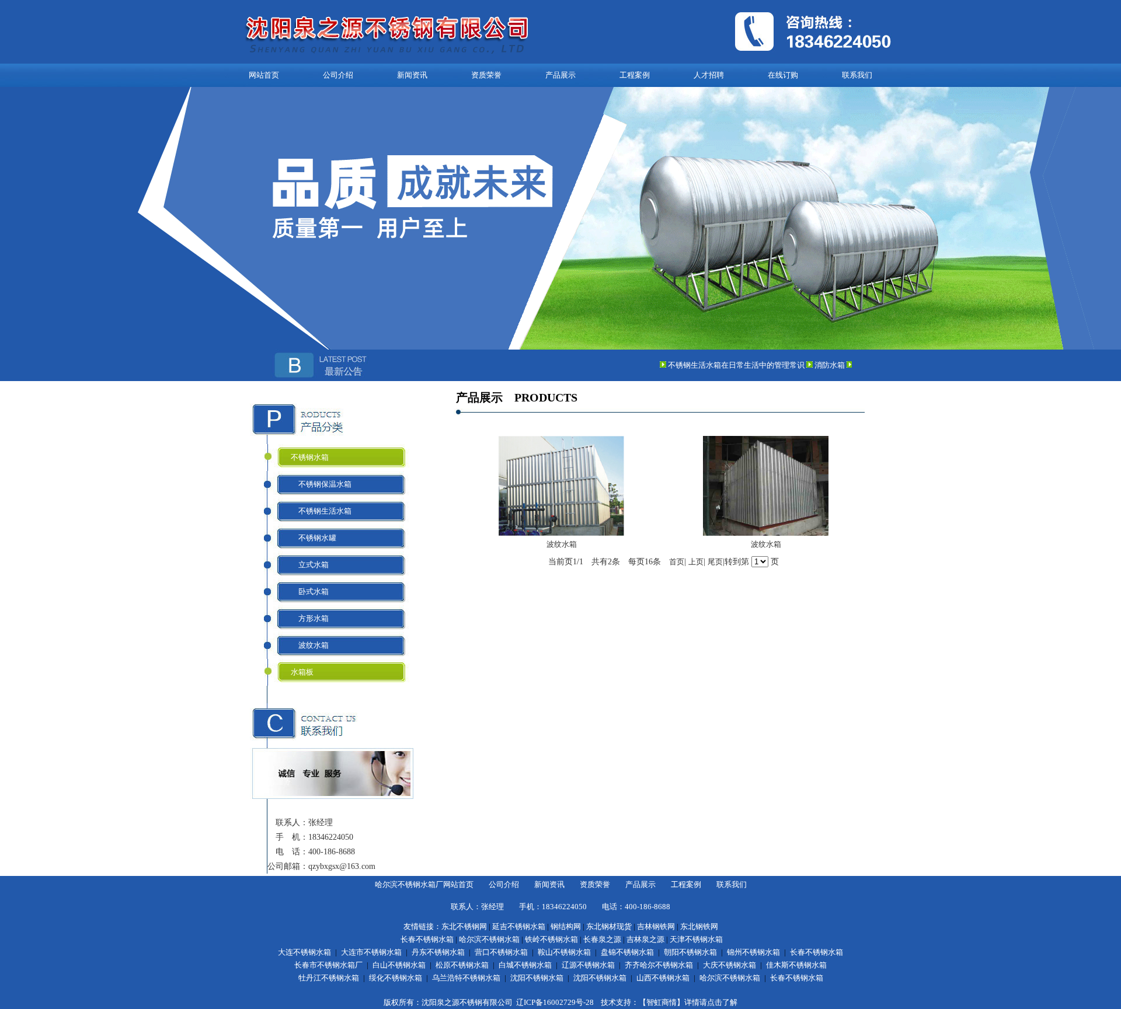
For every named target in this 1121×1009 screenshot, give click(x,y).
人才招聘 (709, 75)
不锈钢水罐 (313, 537)
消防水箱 (816, 365)
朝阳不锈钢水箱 (690, 952)
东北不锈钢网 (464, 926)
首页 (676, 561)
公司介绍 (338, 75)
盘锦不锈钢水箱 (627, 952)
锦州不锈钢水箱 (753, 952)
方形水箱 (310, 618)
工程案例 (634, 75)
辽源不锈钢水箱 (588, 965)
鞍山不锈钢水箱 (564, 952)
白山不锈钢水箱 (399, 965)
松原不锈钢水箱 (462, 965)
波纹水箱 (310, 645)
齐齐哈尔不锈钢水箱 (659, 965)
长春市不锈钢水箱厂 (328, 965)
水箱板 (302, 672)
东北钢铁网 (699, 926)
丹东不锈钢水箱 (438, 952)
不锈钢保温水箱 (321, 484)
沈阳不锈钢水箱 (536, 977)
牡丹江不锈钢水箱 (328, 977)
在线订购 (783, 75)
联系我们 (857, 75)
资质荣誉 (486, 75)
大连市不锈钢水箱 (371, 952)
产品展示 (560, 75)
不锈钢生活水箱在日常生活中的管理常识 (722, 365)
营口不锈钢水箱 (501, 952)
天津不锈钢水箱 (696, 939)
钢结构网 (566, 926)
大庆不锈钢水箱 (729, 965)
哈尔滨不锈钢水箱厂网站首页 (424, 884)
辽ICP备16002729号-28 (555, 1002)
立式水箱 (310, 564)
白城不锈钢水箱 (525, 965)
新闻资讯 (412, 75)
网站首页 (264, 75)
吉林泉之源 (645, 939)
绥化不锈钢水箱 (395, 977)
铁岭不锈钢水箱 (551, 939)
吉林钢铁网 (656, 926)
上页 (696, 561)
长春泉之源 (602, 939)
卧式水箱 (310, 591)
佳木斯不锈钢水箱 (796, 965)
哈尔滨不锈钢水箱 (489, 939)
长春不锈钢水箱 (427, 939)
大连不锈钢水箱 (304, 952)
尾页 (715, 561)
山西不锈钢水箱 (663, 977)
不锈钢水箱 (310, 457)
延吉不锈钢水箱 (518, 926)
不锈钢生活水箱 (321, 511)
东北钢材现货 (609, 926)
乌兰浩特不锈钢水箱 (466, 977)
